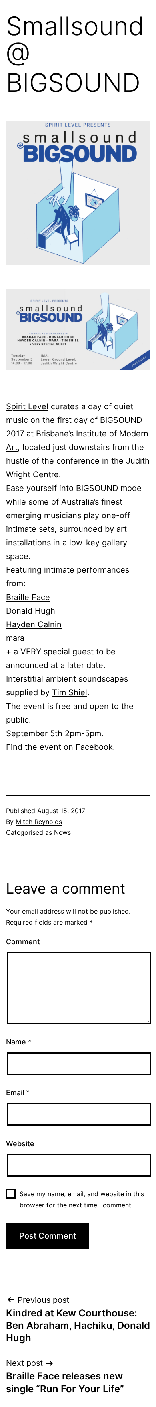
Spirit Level (27, 406)
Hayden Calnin (34, 624)
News (62, 832)
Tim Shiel (69, 692)
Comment (23, 941)
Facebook (94, 747)
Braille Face (28, 597)
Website (20, 1143)
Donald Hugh (30, 611)
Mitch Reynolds (39, 822)
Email (18, 1092)
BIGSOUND (121, 420)
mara (15, 638)
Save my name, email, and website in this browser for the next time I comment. (82, 1199)
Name (19, 1042)
